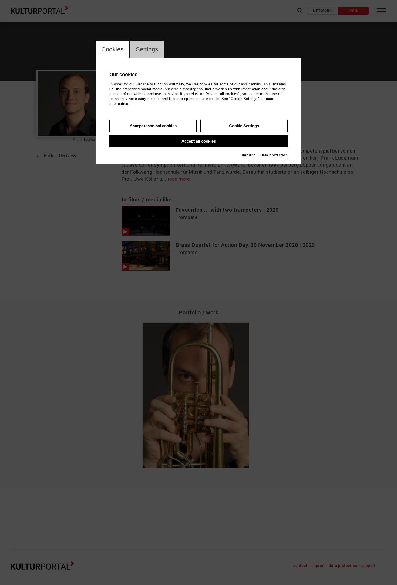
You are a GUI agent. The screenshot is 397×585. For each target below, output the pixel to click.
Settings (147, 49)
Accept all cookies (198, 141)
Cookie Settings (244, 125)
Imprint (248, 155)
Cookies (112, 49)
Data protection (274, 155)
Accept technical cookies (153, 125)
